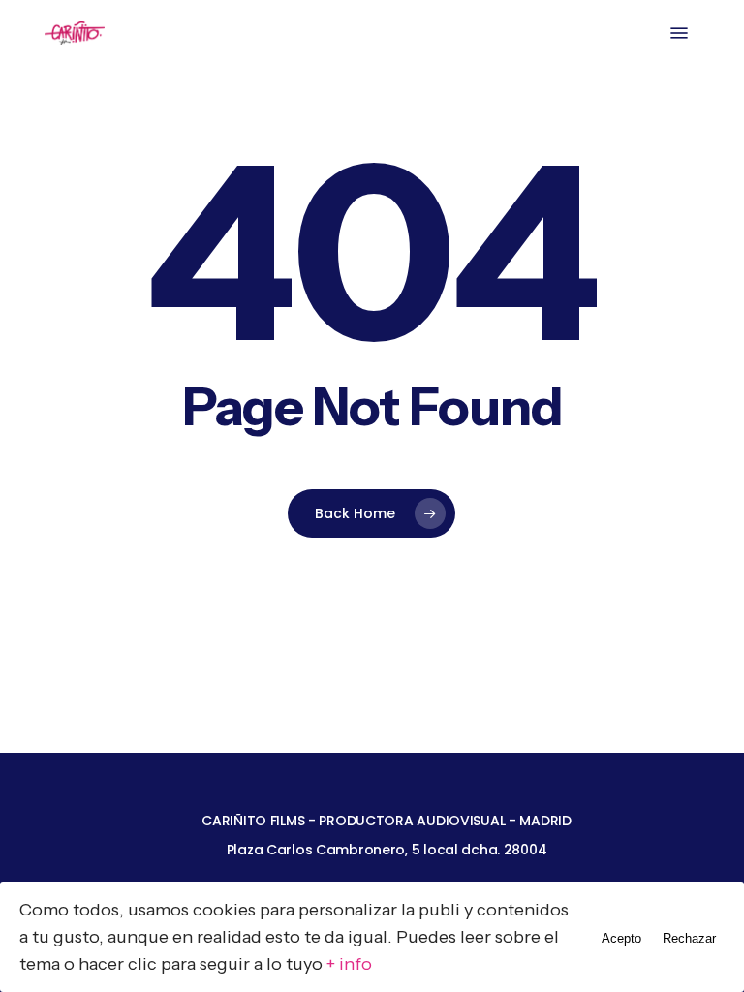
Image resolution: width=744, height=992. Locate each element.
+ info (349, 964)
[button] (679, 33)
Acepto (621, 938)
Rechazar (689, 938)
